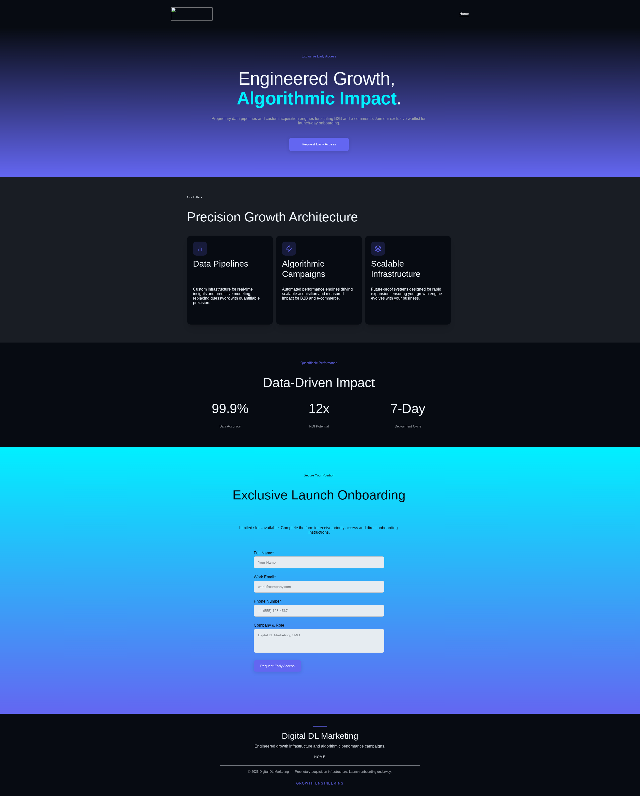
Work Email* (265, 577)
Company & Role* (270, 625)
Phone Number (267, 601)
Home (464, 14)
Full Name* (264, 553)
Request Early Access (319, 144)
